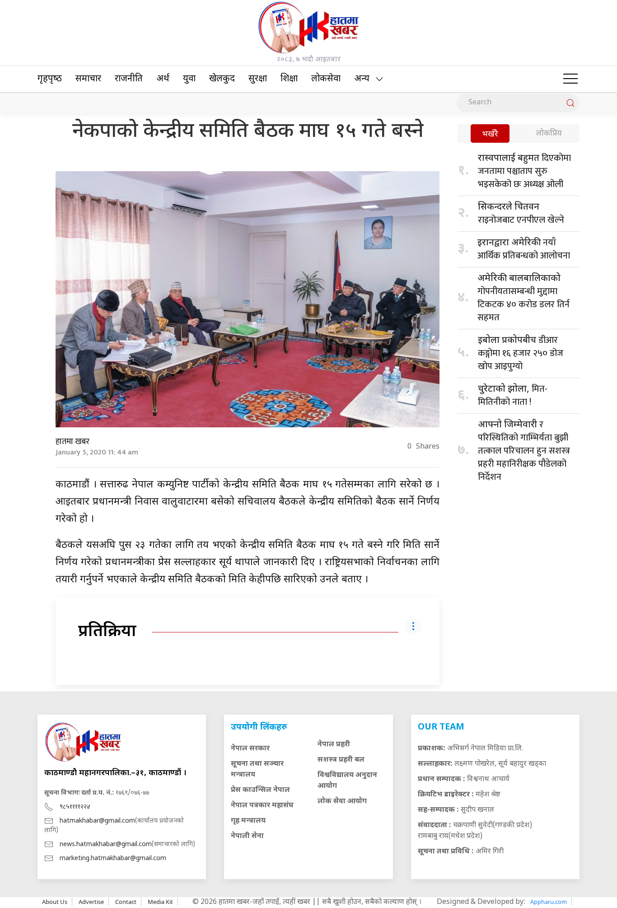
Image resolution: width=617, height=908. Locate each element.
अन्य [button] (361, 79)
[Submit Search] (570, 103)
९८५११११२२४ (75, 807)
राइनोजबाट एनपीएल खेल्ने (521, 214)
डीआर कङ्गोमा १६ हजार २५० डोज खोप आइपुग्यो (520, 353)
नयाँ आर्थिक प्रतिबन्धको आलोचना (523, 249)
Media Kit (160, 902)
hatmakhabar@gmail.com (97, 821)
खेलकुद (222, 79)
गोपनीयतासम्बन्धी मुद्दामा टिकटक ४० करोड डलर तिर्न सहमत (523, 299)
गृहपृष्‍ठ (49, 79)
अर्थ (162, 79)
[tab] (490, 134)
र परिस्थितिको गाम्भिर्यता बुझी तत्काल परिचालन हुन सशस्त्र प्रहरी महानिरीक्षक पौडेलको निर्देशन (524, 451)
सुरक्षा (257, 79)
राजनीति (129, 79)
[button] (570, 79)
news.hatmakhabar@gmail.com (106, 844)
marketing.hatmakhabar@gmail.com (113, 858)
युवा (189, 79)
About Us (54, 902)
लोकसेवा (326, 79)
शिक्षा (289, 79)
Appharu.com (548, 902)
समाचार (88, 79)
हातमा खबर (72, 442)
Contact (125, 902)
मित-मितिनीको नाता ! (512, 395)
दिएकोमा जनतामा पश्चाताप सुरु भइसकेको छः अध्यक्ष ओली (524, 171)
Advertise (91, 902)
